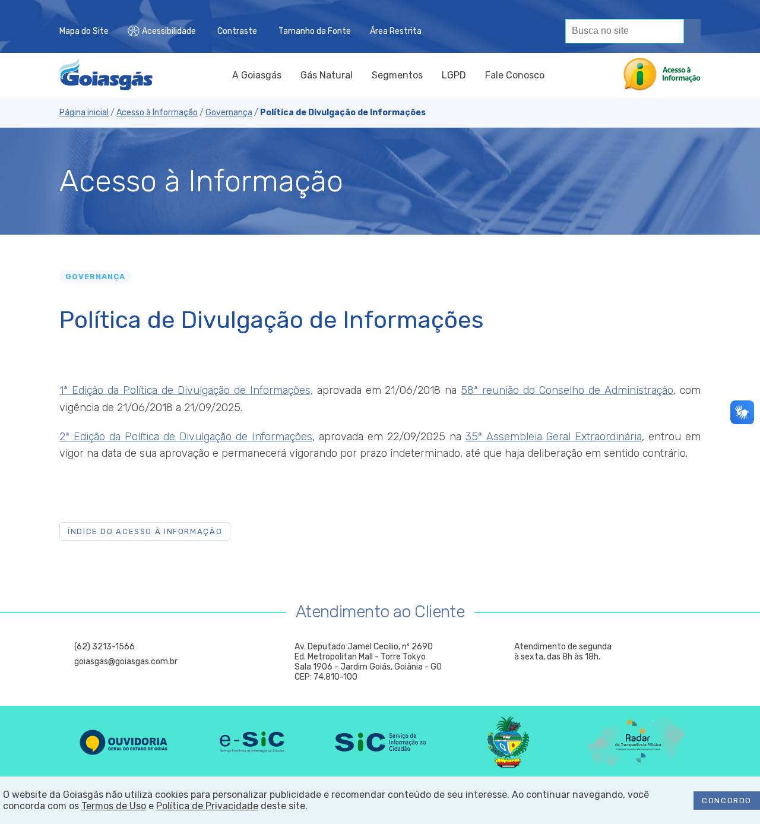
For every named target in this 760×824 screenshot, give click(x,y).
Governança (228, 113)
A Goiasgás (256, 75)
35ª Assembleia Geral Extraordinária (554, 436)
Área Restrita (396, 31)
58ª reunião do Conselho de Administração (567, 390)
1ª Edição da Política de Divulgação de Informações (185, 390)
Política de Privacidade (207, 806)
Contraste (237, 31)
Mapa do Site (84, 31)
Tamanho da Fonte (314, 31)
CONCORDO (727, 800)
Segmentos (397, 75)
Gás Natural (326, 75)
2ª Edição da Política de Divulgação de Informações (185, 436)
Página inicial (84, 113)
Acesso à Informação (157, 113)
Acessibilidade (169, 31)
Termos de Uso (113, 806)
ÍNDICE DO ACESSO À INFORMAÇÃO (145, 531)
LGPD (454, 75)
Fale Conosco (514, 75)
